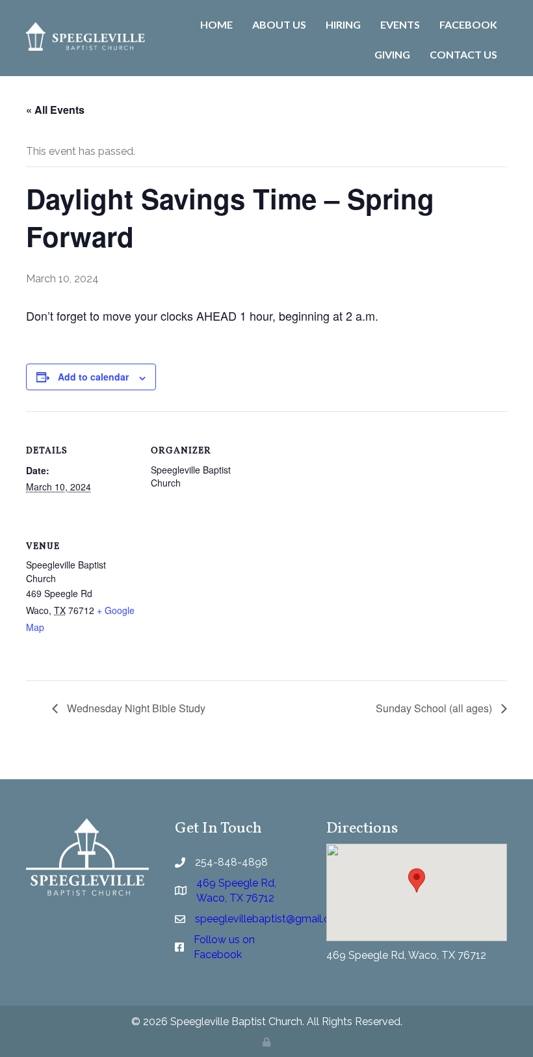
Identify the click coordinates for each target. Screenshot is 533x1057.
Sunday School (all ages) (435, 708)
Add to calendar (93, 376)
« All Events (55, 109)
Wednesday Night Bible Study (134, 708)
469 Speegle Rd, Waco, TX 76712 (406, 955)
